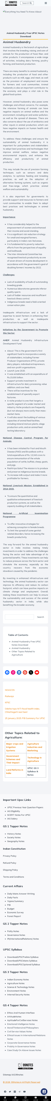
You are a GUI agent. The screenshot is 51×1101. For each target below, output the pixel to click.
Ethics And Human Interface (21, 1012)
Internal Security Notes (18, 994)
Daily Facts (12, 897)
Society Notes (14, 837)
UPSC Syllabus (12, 949)
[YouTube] (24, 1092)
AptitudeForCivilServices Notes (22, 1020)
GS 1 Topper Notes (15, 826)
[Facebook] (5, 1092)
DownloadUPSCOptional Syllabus (23, 964)
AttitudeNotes (14, 1016)
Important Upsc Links (17, 800)
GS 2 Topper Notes (15, 923)
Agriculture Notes (16, 983)
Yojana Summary (15, 901)
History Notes (14, 833)
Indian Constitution (14, 848)
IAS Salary (12, 818)
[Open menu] (45, 3)
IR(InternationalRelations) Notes (23, 939)
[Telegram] (19, 1092)
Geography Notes (15, 841)
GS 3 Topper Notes (15, 972)
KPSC (7, 702)
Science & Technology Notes (20, 987)
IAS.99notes (17, 1074)
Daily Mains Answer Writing (21, 893)
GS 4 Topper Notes (15, 1005)
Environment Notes (16, 990)
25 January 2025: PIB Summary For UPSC (25, 718)
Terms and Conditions (13, 877)
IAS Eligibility (13, 811)
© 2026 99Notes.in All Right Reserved (21, 1082)
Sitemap (7, 1074)
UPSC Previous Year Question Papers (25, 807)
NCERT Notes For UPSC (19, 815)
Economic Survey (15, 912)
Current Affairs (13, 886)
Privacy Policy (9, 856)
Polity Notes (13, 931)
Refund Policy (9, 863)
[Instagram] (15, 1092)
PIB (9, 905)
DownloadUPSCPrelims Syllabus (22, 957)
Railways (9, 696)
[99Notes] (11, 3)
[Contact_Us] (44, 1091)
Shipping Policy (10, 870)
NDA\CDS (10, 690)
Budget (10, 908)
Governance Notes (16, 935)
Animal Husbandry (21, 648)
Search (40, 617)
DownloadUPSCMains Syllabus (22, 960)
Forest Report (14, 916)
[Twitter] (10, 1092)
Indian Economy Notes (18, 979)
